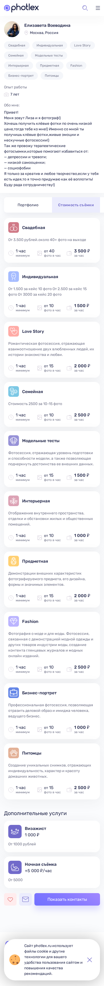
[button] (85, 8)
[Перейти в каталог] (21, 7)
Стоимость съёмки (76, 205)
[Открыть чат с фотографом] (25, 899)
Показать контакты (67, 899)
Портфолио (28, 205)
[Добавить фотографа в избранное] (10, 899)
